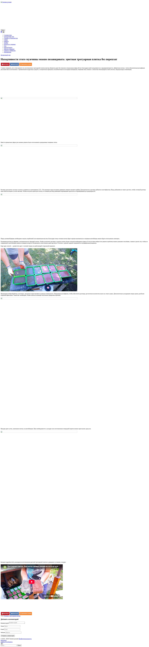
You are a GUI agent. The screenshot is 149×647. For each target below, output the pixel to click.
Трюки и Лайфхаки (10, 50)
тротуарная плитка (14, 616)
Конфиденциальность (25, 639)
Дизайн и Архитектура (11, 38)
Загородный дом (9, 36)
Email (2, 629)
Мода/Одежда (8, 47)
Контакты (3, 640)
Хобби (6, 43)
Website (3, 632)
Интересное (7, 52)
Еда (5, 46)
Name (2, 626)
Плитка (6, 616)
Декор (6, 39)
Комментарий (5, 623)
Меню (2, 30)
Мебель (6, 41)
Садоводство (8, 35)
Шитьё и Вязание (9, 49)
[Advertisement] (74, 16)
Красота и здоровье (10, 44)
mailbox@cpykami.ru (7, 642)
